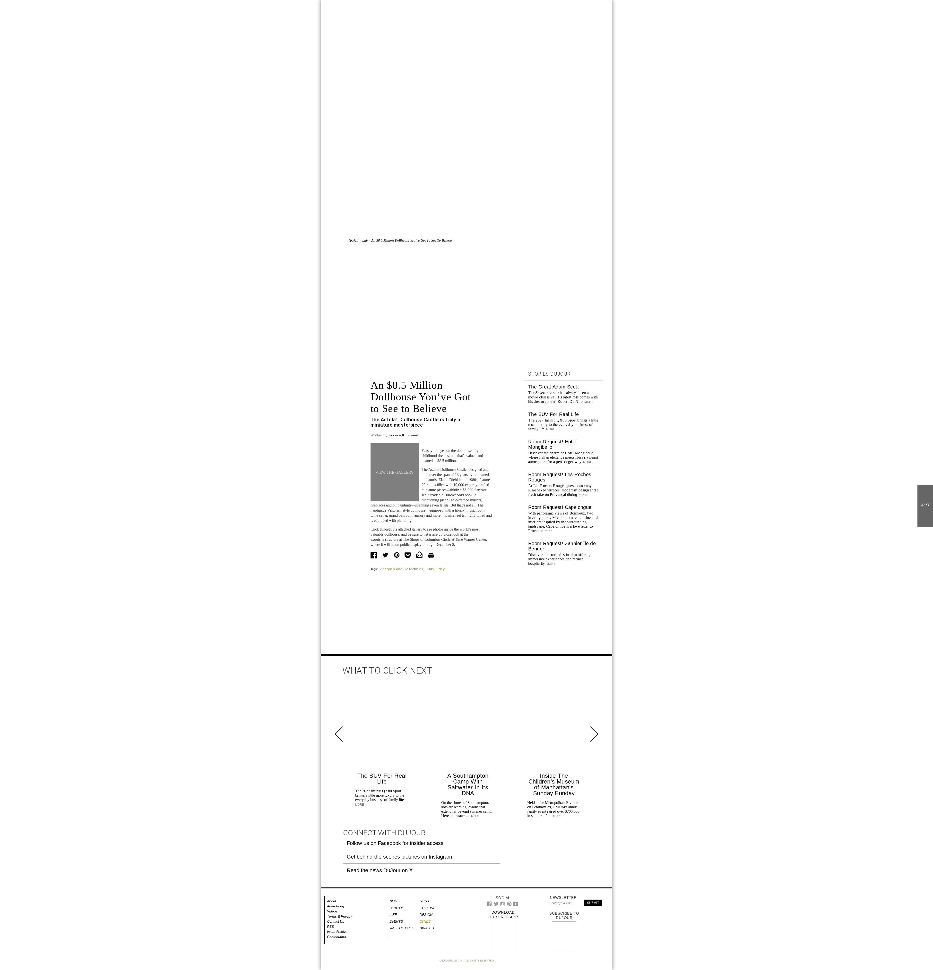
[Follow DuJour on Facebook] (489, 905)
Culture (427, 908)
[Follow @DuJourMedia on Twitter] (496, 905)
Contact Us (335, 921)
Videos (332, 911)
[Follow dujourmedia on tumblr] (515, 905)
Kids (430, 569)
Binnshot (428, 928)
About (331, 901)
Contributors (336, 937)
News (394, 901)
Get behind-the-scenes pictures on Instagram (399, 857)
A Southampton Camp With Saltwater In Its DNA (467, 784)
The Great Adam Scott (553, 386)
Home (354, 240)
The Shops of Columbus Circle (426, 539)
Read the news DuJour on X (380, 870)
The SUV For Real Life (553, 414)
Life (365, 240)
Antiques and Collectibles (401, 569)
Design (426, 915)
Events (396, 921)
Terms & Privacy (339, 916)
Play (441, 569)
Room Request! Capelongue (560, 507)
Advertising (335, 906)
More (589, 402)
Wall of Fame (401, 928)
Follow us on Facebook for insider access (395, 843)
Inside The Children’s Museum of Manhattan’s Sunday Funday (553, 784)
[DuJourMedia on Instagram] (503, 905)
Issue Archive (337, 932)
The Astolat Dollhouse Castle (444, 469)
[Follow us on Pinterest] (509, 905)
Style (425, 901)
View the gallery (394, 472)
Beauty (396, 908)
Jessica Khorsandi (404, 435)
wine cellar (379, 515)
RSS (330, 926)
